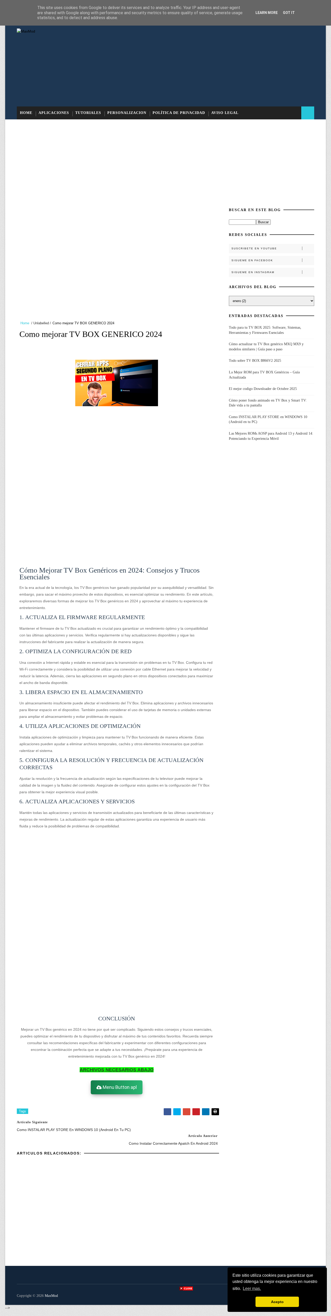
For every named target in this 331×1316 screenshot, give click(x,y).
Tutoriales (88, 113)
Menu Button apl (119, 1087)
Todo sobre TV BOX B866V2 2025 (255, 361)
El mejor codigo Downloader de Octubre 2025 (263, 389)
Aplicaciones (54, 113)
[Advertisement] (219, 65)
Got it (289, 13)
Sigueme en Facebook (252, 260)
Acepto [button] (277, 1302)
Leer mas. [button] (252, 1288)
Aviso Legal (224, 113)
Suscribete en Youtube (254, 248)
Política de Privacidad (179, 113)
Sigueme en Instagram (252, 272)
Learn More (266, 13)
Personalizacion (126, 113)
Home (26, 113)
